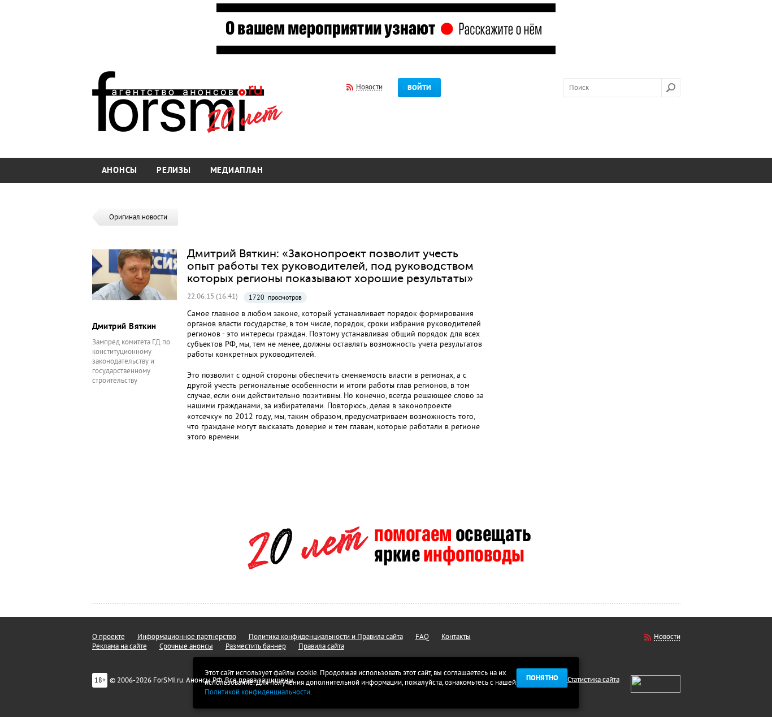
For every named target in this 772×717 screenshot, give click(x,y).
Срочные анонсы (186, 646)
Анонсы (120, 170)
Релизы (174, 170)
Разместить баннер (255, 646)
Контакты (456, 636)
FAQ (422, 636)
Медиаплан (236, 170)
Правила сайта (321, 646)
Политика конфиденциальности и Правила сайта (326, 636)
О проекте (108, 636)
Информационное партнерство (186, 636)
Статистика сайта (593, 679)
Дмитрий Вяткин (124, 326)
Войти (419, 87)
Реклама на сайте (119, 646)
